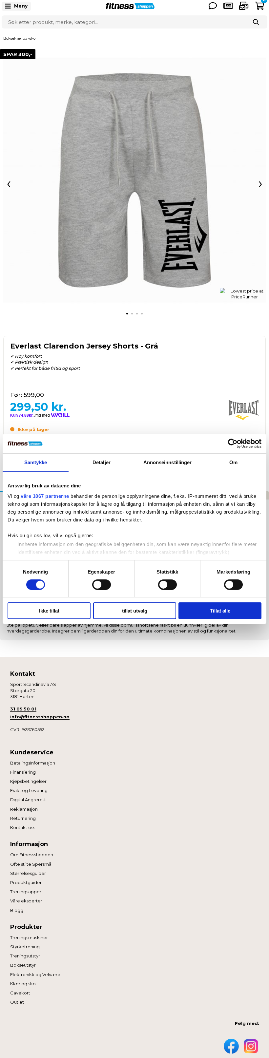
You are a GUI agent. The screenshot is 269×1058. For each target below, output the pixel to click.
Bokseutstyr (23, 965)
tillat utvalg (134, 611)
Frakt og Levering (29, 790)
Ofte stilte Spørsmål (31, 864)
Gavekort (20, 992)
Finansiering (23, 772)
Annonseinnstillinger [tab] (167, 462)
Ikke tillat (49, 611)
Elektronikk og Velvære (35, 974)
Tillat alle (220, 611)
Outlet (17, 1002)
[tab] (127, 313)
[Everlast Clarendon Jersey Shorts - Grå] (134, 180)
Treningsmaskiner (29, 937)
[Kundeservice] (213, 5)
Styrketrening (25, 946)
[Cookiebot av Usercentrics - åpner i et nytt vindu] (232, 443)
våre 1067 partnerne (45, 496)
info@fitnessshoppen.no (40, 716)
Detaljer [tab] (102, 462)
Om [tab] (233, 462)
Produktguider (26, 882)
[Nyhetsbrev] (243, 5)
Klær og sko (23, 983)
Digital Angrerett (28, 799)
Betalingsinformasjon (32, 762)
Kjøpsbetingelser (28, 781)
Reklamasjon (24, 809)
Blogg (16, 910)
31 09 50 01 (23, 708)
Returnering (23, 818)
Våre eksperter (26, 900)
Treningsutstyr (25, 955)
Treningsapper (25, 891)
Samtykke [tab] (35, 462)
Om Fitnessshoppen (31, 854)
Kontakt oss (22, 827)
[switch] (101, 584)
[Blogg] (228, 5)
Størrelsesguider (28, 873)
